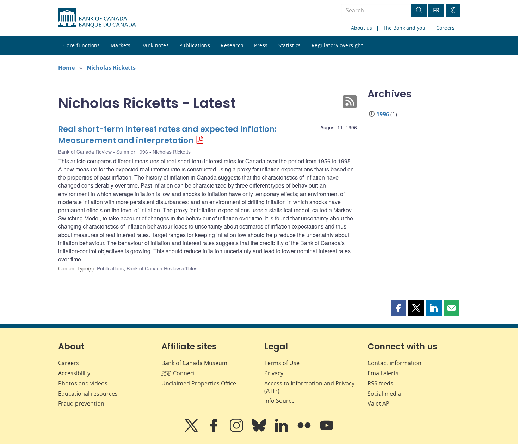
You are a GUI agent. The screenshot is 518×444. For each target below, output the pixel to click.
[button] (398, 308)
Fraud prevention (81, 403)
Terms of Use (282, 363)
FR (436, 10)
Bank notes (155, 45)
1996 (382, 114)
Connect (178, 373)
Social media (384, 393)
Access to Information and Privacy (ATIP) (309, 387)
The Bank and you (404, 27)
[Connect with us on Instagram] (237, 430)
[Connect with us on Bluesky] (259, 430)
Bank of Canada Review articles (162, 268)
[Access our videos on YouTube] (326, 430)
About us (361, 27)
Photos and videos (82, 383)
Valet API (379, 403)
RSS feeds (380, 383)
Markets (121, 45)
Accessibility (74, 373)
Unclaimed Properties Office (198, 383)
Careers (445, 27)
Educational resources (88, 393)
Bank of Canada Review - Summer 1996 (103, 151)
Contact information (394, 363)
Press (260, 45)
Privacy (273, 373)
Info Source (279, 401)
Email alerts (383, 373)
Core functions (81, 45)
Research (232, 45)
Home (66, 68)
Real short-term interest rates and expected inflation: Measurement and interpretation (167, 135)
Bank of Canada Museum (194, 363)
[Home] (97, 18)
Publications (194, 45)
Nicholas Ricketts (111, 68)
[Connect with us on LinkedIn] (282, 430)
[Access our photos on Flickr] (305, 430)
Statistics (289, 45)
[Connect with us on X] (192, 430)
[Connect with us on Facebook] (214, 430)
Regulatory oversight (337, 45)
